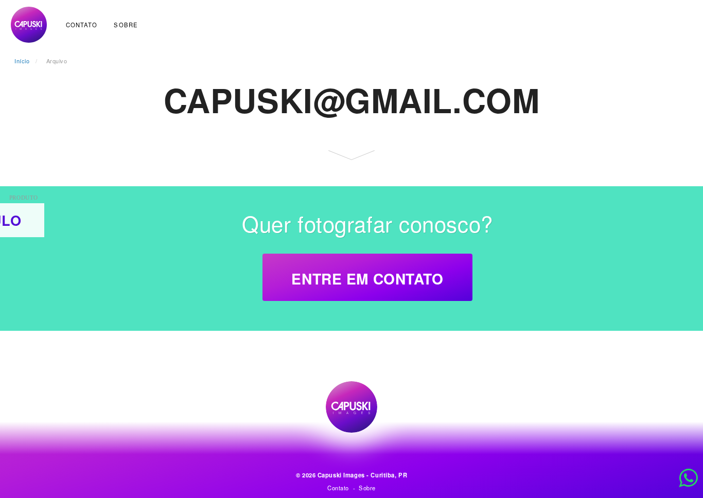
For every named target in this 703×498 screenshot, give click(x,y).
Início (21, 61)
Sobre (126, 25)
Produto (23, 197)
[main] (351, 188)
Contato (82, 25)
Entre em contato (367, 278)
